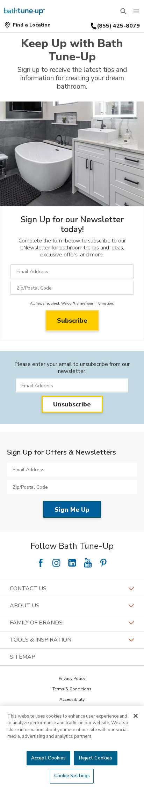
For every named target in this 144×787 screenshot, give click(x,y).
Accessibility (72, 699)
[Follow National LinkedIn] (72, 562)
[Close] (135, 716)
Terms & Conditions (72, 689)
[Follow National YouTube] (88, 562)
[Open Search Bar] (123, 11)
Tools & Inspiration (40, 640)
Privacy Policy (72, 678)
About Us (24, 605)
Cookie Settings (72, 776)
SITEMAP (22, 657)
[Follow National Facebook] (41, 562)
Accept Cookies (48, 758)
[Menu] (136, 11)
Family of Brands (36, 623)
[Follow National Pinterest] (103, 562)
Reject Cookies (96, 758)
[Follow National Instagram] (56, 562)
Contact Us (28, 588)
